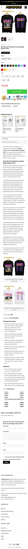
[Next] (25, 22)
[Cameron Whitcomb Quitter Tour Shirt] (20, 121)
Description (5, 138)
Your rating (6, 426)
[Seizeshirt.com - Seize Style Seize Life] (14, 7)
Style (2, 55)
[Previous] (3, 22)
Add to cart (17, 91)
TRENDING (3, 45)
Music (9, 45)
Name (4, 443)
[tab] (14, 138)
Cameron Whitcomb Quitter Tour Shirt (19, 129)
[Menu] (2, 7)
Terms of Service (5, 517)
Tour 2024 (15, 106)
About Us (3, 508)
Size (2, 73)
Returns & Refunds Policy (7, 511)
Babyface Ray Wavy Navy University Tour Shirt (7, 130)
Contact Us (3, 528)
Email (4, 450)
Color (2, 62)
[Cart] (26, 7)
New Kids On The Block (6, 106)
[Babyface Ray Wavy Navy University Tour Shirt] (8, 121)
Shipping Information (6, 530)
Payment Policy (5, 533)
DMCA (2, 536)
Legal (2, 539)
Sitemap (3, 519)
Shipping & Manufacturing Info (9, 142)
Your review (6, 431)
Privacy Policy (4, 514)
